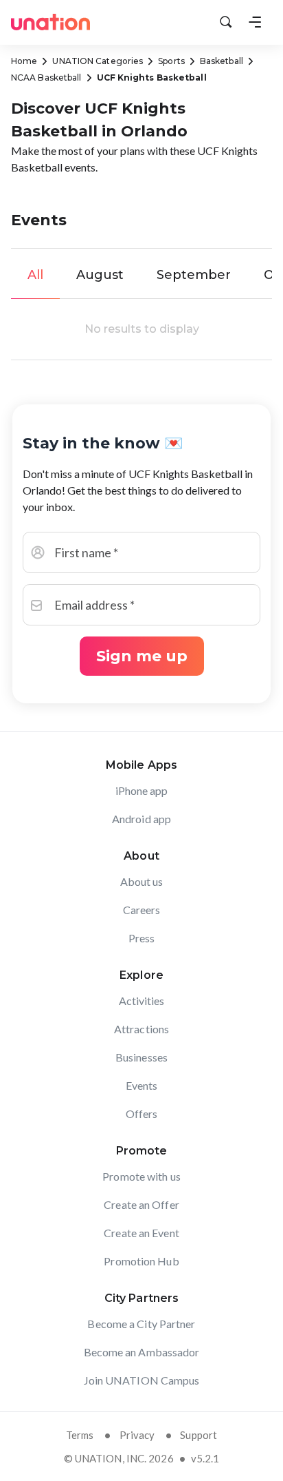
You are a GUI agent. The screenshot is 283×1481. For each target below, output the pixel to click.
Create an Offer (141, 1204)
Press (141, 937)
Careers (142, 909)
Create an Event (141, 1232)
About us (141, 881)
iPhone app (141, 790)
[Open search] (226, 22)
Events (142, 1085)
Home (24, 61)
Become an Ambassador (142, 1351)
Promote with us (141, 1176)
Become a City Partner (141, 1323)
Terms (80, 1435)
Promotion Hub (141, 1260)
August (100, 274)
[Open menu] (255, 22)
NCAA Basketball (46, 77)
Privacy (137, 1435)
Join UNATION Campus (142, 1380)
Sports (171, 61)
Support (198, 1435)
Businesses (141, 1057)
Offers (142, 1113)
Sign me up (142, 656)
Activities (142, 1000)
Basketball (221, 61)
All (35, 274)
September (194, 274)
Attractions (141, 1028)
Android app (141, 818)
